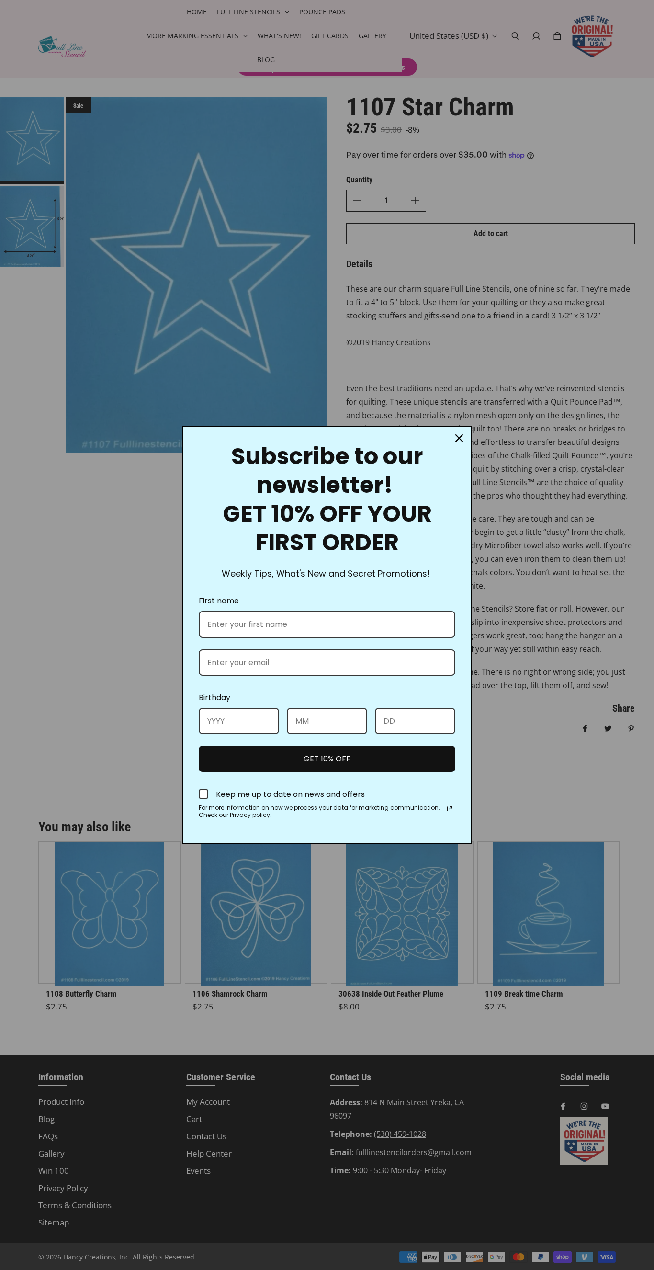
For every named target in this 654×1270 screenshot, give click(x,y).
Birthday (214, 697)
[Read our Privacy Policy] (449, 809)
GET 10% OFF (327, 758)
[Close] (459, 438)
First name (219, 600)
